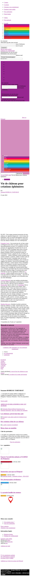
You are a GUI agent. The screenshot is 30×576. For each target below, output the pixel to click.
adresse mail (19, 55)
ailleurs (6, 35)
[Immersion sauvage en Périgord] (5, 468)
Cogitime (8, 571)
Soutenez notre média (9, 9)
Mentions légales (8, 534)
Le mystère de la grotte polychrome (17, 374)
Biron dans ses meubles (8, 428)
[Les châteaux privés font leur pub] (15, 410)
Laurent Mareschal (5, 280)
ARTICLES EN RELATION (9, 404)
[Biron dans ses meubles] (9, 425)
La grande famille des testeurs (11, 492)
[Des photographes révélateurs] (15, 476)
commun (6, 33)
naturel (6, 32)
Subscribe (10, 541)
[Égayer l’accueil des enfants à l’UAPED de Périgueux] (5, 453)
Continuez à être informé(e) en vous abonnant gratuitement (15, 348)
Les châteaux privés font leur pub (12, 414)
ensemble (6, 30)
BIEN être (3, 475)
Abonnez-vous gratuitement (11, 7)
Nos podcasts (7, 20)
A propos (6, 4)
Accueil (6, 23)
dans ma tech (7, 38)
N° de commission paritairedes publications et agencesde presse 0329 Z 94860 (8, 556)
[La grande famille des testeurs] (5, 489)
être (5, 29)
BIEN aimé (8, 175)
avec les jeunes (8, 36)
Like (6, 543)
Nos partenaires (8, 11)
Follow (8, 540)
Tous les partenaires (15, 442)
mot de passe (19, 46)
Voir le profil (4, 401)
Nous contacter (5, 526)
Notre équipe (7, 14)
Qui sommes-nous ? (9, 522)
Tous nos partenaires (9, 523)
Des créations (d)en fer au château (12, 421)
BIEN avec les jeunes (6, 461)
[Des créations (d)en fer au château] (15, 418)
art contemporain (8, 353)
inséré (5, 26)
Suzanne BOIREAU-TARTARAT (10, 192)
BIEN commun (5, 482)
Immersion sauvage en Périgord (11, 471)
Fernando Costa (5, 243)
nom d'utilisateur (20, 44)
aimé (5, 24)
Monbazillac (4, 285)
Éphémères (21, 285)
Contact (6, 2)
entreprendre (7, 27)
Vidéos (6, 17)
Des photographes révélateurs (11, 479)
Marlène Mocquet (5, 304)
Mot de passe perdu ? (6, 49)
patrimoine (7, 355)
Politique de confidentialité (8, 50)
